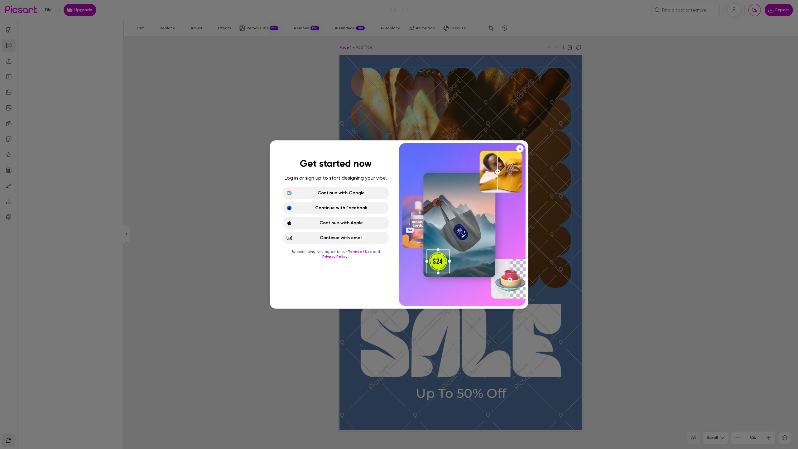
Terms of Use (360, 251)
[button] (399, 224)
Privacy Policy (335, 256)
